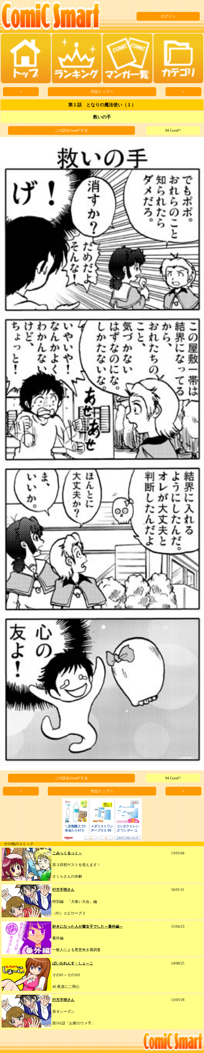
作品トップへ (102, 92)
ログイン (168, 16)
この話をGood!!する (71, 130)
